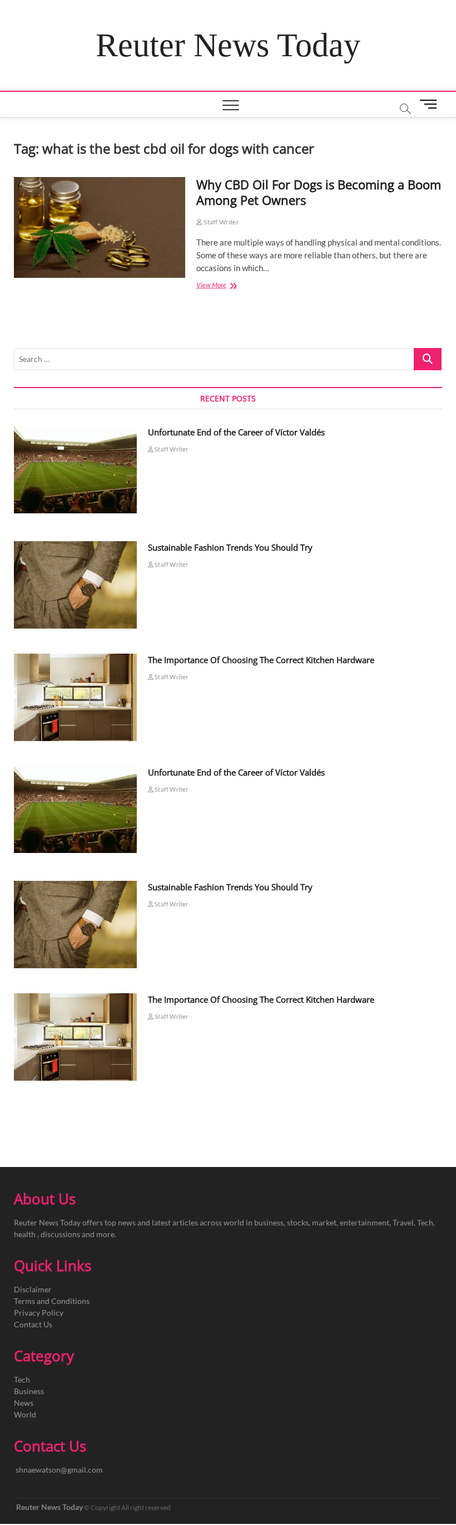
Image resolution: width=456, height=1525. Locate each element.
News (23, 1403)
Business (29, 1391)
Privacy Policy (38, 1312)
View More (224, 286)
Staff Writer (220, 222)
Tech (22, 1379)
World (25, 1414)
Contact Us (33, 1324)
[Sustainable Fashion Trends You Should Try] (75, 585)
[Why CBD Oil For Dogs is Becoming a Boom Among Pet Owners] (99, 227)
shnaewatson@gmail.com (59, 1469)
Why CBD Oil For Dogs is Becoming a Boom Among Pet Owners (318, 192)
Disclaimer (33, 1289)
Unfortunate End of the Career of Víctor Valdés (236, 432)
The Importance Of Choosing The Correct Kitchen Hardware (261, 659)
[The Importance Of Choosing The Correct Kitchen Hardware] (75, 697)
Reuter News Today (228, 45)
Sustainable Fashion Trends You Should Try (230, 547)
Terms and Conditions (52, 1301)
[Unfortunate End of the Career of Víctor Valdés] (75, 469)
